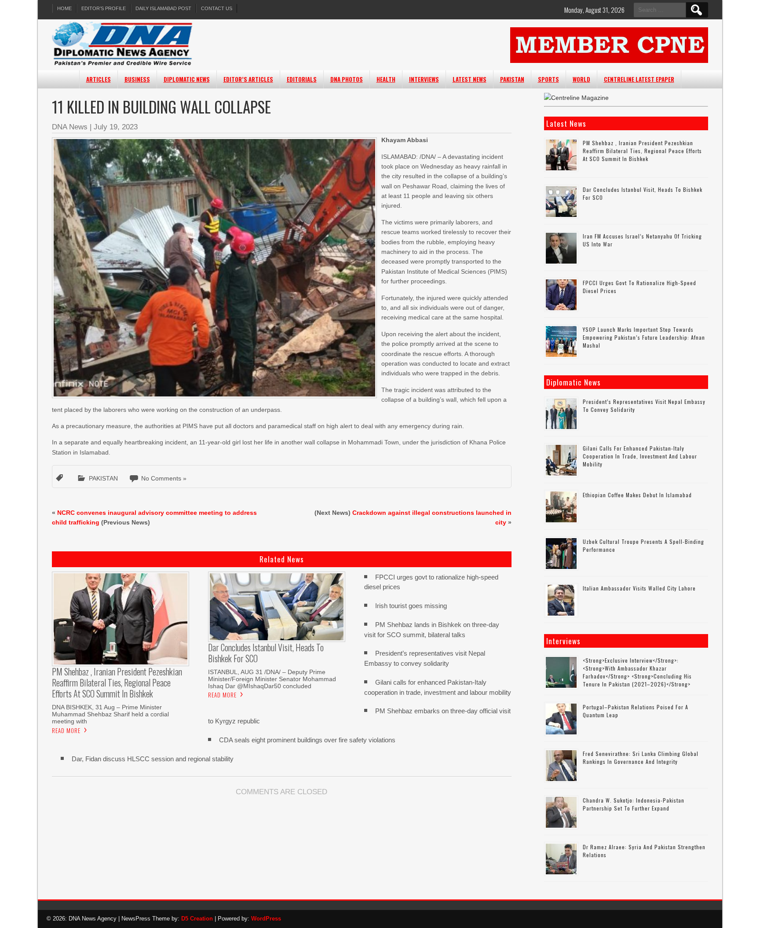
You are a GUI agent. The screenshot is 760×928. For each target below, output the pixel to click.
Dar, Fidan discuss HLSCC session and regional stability (153, 759)
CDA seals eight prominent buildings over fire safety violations (307, 740)
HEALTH (385, 79)
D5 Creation (197, 918)
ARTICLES (98, 79)
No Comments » (163, 478)
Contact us (216, 8)
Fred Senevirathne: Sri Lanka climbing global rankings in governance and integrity (640, 757)
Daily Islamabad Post (163, 8)
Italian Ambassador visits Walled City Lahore (639, 588)
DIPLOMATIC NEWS (187, 79)
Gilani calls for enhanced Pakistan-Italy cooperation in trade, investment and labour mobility (640, 456)
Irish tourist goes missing (411, 605)
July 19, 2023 (116, 127)
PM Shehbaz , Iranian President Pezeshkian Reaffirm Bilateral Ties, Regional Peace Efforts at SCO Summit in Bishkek (642, 150)
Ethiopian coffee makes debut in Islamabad (637, 495)
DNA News (70, 127)
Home (64, 8)
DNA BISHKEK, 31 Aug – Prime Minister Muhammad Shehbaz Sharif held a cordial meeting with (110, 714)
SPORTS (548, 79)
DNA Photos (346, 79)
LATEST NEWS (469, 79)
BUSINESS (137, 79)
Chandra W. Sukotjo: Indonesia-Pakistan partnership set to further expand (633, 804)
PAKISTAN (512, 79)
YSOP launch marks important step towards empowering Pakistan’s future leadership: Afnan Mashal (644, 337)
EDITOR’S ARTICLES (248, 79)
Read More (66, 730)
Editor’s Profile (103, 8)
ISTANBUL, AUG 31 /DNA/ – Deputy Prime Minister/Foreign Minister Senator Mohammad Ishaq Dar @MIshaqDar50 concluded (272, 679)
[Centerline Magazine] (576, 97)
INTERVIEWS (424, 79)
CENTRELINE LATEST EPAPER (639, 79)
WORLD (581, 79)
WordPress (266, 918)
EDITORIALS (302, 79)
